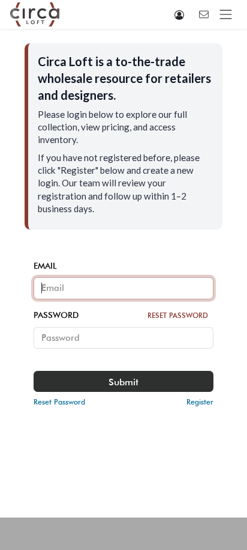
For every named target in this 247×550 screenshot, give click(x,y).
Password (121, 315)
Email (45, 265)
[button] (179, 15)
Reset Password (177, 315)
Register (199, 401)
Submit (123, 382)
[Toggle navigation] (226, 14)
